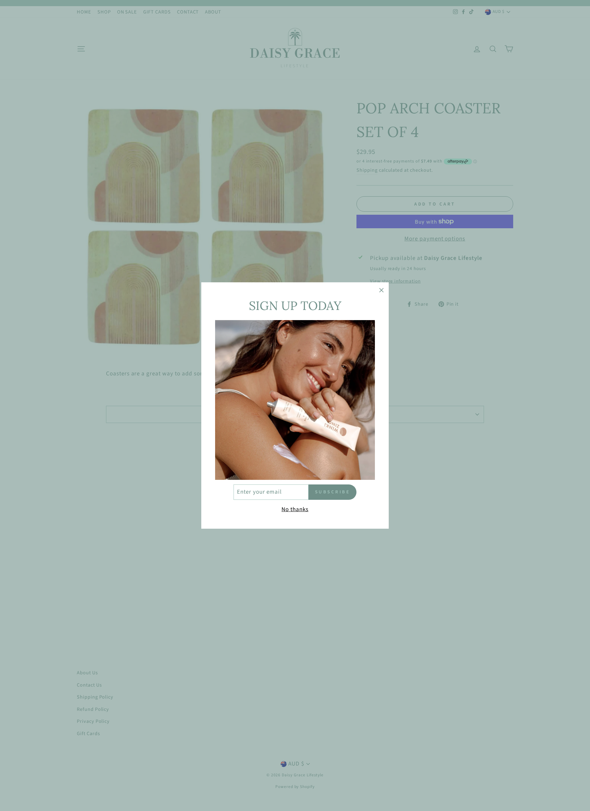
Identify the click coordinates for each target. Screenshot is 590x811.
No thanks (295, 509)
